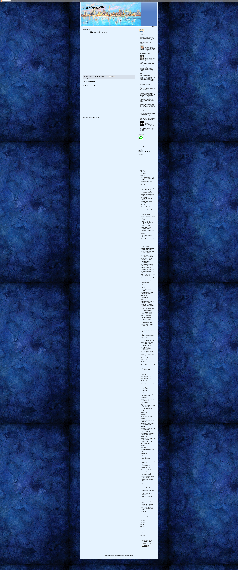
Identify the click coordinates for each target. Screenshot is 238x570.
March (142, 514)
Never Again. (144, 511)
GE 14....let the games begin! (147, 308)
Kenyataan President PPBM (147, 408)
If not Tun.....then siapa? (146, 315)
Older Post (132, 114)
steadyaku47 (93, 7)
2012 (141, 530)
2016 (141, 522)
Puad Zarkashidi (144, 402)
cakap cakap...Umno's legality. (147, 449)
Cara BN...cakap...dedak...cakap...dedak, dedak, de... (148, 405)
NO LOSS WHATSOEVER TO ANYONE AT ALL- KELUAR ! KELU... (148, 325)
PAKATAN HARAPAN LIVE (147, 376)
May (142, 173)
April (142, 175)
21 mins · (143, 371)
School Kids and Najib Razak (147, 269)
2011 (141, 532)
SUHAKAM (143, 299)
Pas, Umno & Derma (145, 443)
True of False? (144, 390)
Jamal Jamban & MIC (145, 467)
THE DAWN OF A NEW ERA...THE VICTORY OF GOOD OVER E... (147, 222)
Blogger (131, 555)
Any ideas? (143, 284)
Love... (142, 485)
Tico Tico (142, 110)
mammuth (121, 555)
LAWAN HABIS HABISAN (146, 496)
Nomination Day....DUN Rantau (148, 216)
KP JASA (143, 410)
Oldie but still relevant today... (147, 359)
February (143, 516)
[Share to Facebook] (112, 76)
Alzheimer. (143, 426)
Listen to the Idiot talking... (146, 441)
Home (109, 114)
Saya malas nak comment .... (147, 310)
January (143, 518)
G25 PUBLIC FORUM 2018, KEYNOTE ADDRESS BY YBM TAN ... (147, 508)
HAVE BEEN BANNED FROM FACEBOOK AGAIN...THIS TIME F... (147, 178)
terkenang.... (143, 233)
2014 (141, 526)
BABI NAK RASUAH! (145, 75)
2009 (141, 535)
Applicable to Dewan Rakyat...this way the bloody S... (147, 330)
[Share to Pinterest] (114, 76)
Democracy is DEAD (145, 225)
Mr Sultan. (143, 418)
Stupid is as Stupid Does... (147, 322)
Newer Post (85, 114)
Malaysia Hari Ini (144, 392)
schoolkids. (91, 78)
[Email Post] (107, 76)
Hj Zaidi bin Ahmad (145, 436)
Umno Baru (143, 414)
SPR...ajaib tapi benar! (146, 317)
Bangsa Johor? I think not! (146, 416)
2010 (141, 533)
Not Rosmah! (144, 447)
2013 (141, 528)
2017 (141, 520)
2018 (141, 170)
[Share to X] (111, 76)
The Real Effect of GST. (146, 345)
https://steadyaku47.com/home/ (146, 37)
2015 (141, 524)
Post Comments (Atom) (94, 117)
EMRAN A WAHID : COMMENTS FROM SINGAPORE (146, 348)
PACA (142, 483)
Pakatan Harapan (145, 297)
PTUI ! (142, 455)
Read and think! (144, 337)
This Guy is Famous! (145, 431)
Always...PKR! (144, 412)
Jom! (142, 451)
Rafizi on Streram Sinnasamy (147, 267)
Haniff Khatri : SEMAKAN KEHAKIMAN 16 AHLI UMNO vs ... (148, 305)
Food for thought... (145, 357)
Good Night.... (144, 204)
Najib (87, 78)
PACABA (143, 445)
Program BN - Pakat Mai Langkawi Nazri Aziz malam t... (147, 490)
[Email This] (109, 76)
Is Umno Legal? (144, 453)
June (142, 171)
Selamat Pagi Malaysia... (146, 487)
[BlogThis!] (110, 76)
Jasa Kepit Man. (144, 397)
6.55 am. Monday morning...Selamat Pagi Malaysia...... (146, 198)
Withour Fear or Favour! (145, 84)
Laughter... (143, 499)
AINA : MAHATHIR (145, 295)
